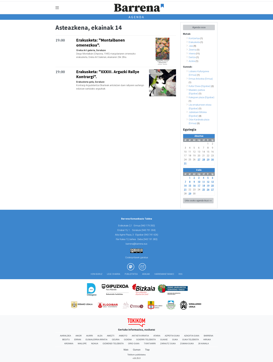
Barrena (208, 336)
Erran (77, 339)
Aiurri (89, 336)
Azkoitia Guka (191, 336)
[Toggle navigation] (57, 7)
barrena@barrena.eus (136, 243)
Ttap (147, 349)
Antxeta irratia (140, 336)
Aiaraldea (65, 336)
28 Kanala (203, 343)
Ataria (156, 336)
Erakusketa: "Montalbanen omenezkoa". (100, 43)
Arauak (146, 274)
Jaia (191, 46)
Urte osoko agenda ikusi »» (198, 200)
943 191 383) (150, 239)
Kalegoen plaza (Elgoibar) (201, 97)
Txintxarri (150, 343)
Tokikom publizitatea (136, 354)
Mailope (82, 343)
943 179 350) (148, 225)
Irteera (192, 53)
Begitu (66, 339)
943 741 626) (151, 234)
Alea (99, 336)
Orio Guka (133, 343)
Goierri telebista (146, 339)
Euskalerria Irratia (96, 339)
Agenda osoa (198, 27)
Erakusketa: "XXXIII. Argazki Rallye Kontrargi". (107, 74)
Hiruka (207, 339)
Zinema (192, 49)
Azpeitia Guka (172, 336)
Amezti (110, 336)
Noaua (94, 343)
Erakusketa (194, 42)
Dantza (192, 57)
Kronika (68, 343)
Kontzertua (194, 38)
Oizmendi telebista (113, 343)
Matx (126, 349)
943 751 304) (149, 230)
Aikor (79, 336)
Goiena (128, 339)
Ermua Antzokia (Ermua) (201, 78)
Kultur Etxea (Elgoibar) (200, 86)
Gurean (136, 349)
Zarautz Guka (168, 343)
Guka (175, 339)
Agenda (136, 17)
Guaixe (164, 339)
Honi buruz (96, 274)
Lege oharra (113, 274)
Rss (180, 274)
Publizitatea (131, 274)
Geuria (115, 339)
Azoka (192, 61)
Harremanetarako (164, 274)
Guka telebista (190, 339)
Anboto (123, 336)
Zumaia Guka (187, 343)
